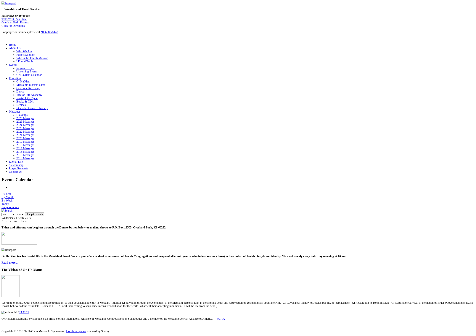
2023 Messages (25, 128)
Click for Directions (13, 25)
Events (13, 64)
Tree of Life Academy (29, 94)
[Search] (6, 210)
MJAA (221, 318)
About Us (14, 48)
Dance (20, 91)
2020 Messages (25, 138)
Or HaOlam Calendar (29, 74)
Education (15, 78)
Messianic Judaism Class (30, 84)
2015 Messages (25, 155)
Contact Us (15, 171)
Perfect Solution (25, 54)
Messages (14, 111)
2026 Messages (25, 118)
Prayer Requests (18, 168)
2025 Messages (25, 121)
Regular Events (25, 68)
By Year (6, 193)
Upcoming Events (27, 71)
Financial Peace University (32, 108)
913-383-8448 (49, 32)
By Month (7, 197)
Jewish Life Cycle (27, 98)
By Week (6, 200)
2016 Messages (25, 151)
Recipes (21, 104)
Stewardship (16, 165)
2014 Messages (25, 158)
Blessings (22, 114)
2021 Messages (25, 135)
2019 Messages (25, 141)
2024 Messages (25, 124)
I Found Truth (24, 61)
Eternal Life (16, 161)
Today (5, 203)
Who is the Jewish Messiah (32, 58)
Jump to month (10, 207)
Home (12, 44)
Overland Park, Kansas (15, 22)
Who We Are (24, 51)
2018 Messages (25, 145)
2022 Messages (25, 131)
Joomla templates (76, 331)
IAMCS (24, 312)
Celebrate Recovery (28, 88)
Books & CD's (25, 101)
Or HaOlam (23, 81)
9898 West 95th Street (14, 19)
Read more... (9, 262)
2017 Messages (25, 148)
